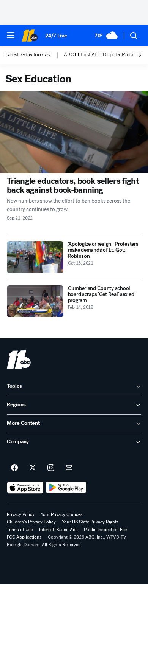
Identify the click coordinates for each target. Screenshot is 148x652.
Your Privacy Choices (62, 514)
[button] (11, 35)
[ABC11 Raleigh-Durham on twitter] (32, 467)
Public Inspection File (105, 529)
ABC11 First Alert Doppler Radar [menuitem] (99, 54)
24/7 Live (56, 35)
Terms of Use (20, 529)
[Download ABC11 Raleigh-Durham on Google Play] (66, 488)
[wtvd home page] (19, 359)
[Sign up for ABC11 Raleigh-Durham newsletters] (69, 467)
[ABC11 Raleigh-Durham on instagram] (50, 467)
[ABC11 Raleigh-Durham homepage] (30, 35)
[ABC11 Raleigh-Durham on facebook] (14, 467)
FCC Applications (24, 537)
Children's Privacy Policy (31, 522)
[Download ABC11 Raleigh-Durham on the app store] (25, 488)
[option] (34, 55)
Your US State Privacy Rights (90, 522)
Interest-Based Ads (58, 529)
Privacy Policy (21, 514)
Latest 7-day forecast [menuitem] (28, 54)
